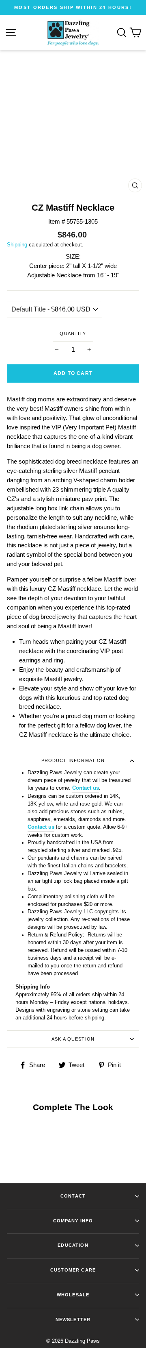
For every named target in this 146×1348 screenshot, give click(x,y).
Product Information (73, 760)
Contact (73, 1195)
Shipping (17, 245)
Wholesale (73, 1294)
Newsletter (73, 1319)
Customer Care (73, 1269)
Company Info (73, 1220)
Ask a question (73, 1039)
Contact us (85, 788)
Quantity (73, 333)
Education (73, 1245)
